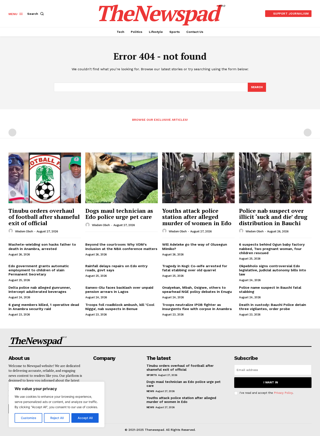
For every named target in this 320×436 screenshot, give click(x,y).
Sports (152, 375)
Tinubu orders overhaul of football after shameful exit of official (44, 217)
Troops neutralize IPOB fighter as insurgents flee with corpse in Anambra (197, 307)
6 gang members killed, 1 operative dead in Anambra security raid (43, 307)
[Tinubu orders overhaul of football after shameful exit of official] (44, 178)
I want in (270, 382)
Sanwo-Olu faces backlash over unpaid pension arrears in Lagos (119, 289)
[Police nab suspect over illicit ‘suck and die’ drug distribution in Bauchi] (275, 178)
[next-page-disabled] (308, 132)
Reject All (57, 418)
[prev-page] (12, 132)
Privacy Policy (283, 392)
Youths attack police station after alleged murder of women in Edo (196, 217)
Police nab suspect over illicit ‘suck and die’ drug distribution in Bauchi (273, 217)
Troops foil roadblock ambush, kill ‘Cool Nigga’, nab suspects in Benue (119, 307)
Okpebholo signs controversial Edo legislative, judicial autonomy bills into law (272, 270)
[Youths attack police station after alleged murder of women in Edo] (198, 178)
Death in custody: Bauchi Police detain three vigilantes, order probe (272, 307)
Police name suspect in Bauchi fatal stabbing (270, 289)
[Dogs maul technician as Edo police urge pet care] (121, 178)
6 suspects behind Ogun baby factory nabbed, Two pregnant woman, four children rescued (272, 248)
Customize (28, 418)
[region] (56, 404)
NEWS (150, 391)
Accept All (85, 418)
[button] (36, 13)
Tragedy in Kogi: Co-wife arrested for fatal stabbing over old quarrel (194, 268)
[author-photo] (11, 231)
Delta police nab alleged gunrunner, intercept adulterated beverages (39, 289)
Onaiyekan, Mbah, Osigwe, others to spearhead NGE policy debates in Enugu (197, 289)
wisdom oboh (24, 231)
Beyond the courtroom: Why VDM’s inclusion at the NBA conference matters (121, 246)
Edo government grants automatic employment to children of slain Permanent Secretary (38, 270)
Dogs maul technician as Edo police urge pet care (119, 214)
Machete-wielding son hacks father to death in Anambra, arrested (42, 246)
